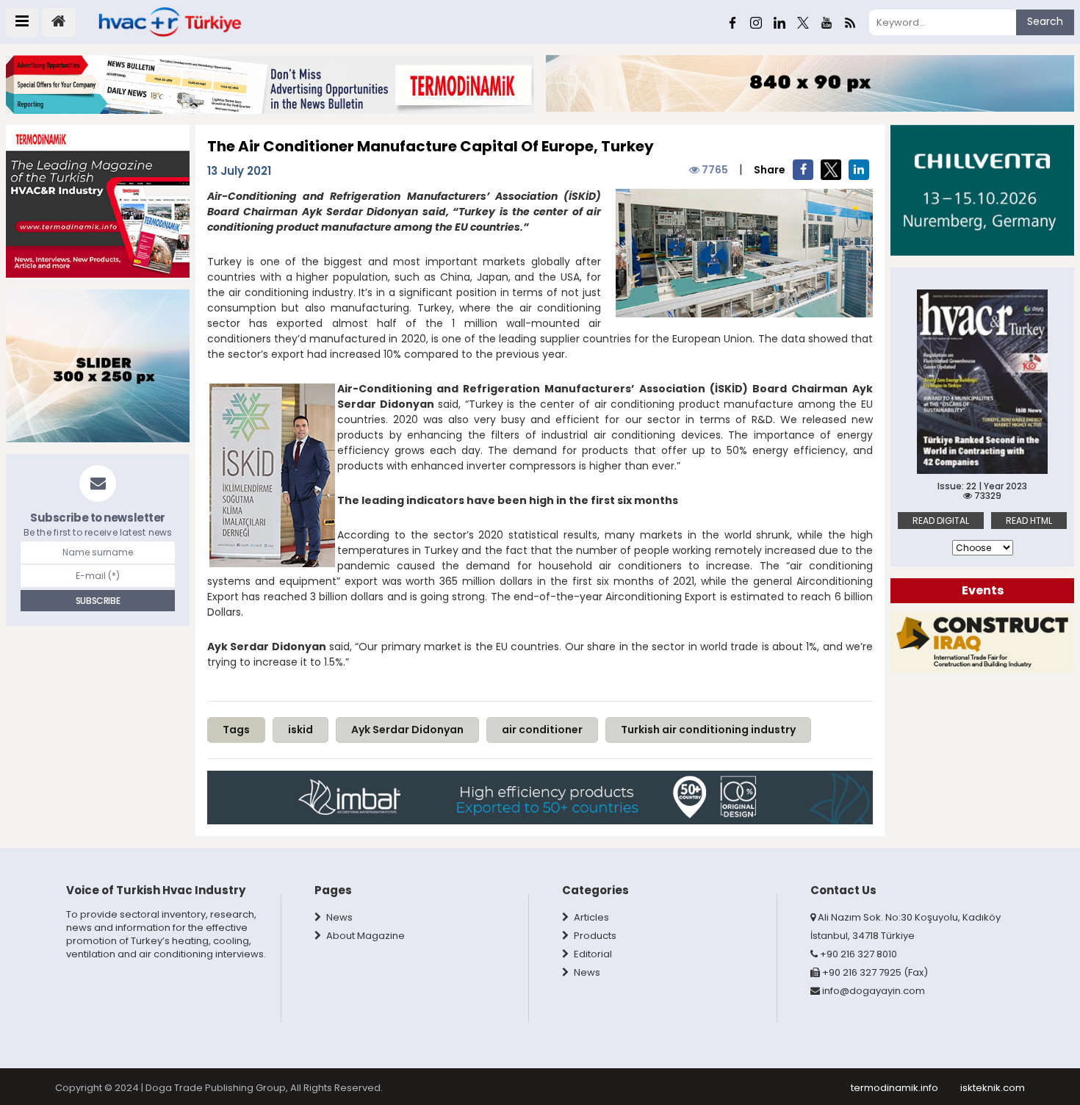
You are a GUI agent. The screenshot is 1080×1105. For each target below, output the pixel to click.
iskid (300, 729)
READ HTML (1029, 520)
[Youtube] (826, 22)
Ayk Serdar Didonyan (407, 729)
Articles (590, 917)
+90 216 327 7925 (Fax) (874, 972)
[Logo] (169, 21)
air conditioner (542, 729)
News (338, 917)
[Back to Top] (1052, 1052)
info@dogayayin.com (873, 991)
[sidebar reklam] (98, 200)
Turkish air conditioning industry (708, 729)
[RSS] (850, 22)
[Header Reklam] (270, 83)
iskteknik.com (992, 1088)
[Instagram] (756, 22)
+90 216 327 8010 (857, 954)
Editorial (592, 954)
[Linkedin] (779, 22)
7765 (713, 169)
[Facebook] (732, 22)
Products (594, 936)
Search (1045, 21)
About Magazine (364, 936)
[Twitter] (803, 22)
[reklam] (982, 641)
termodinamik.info (894, 1088)
